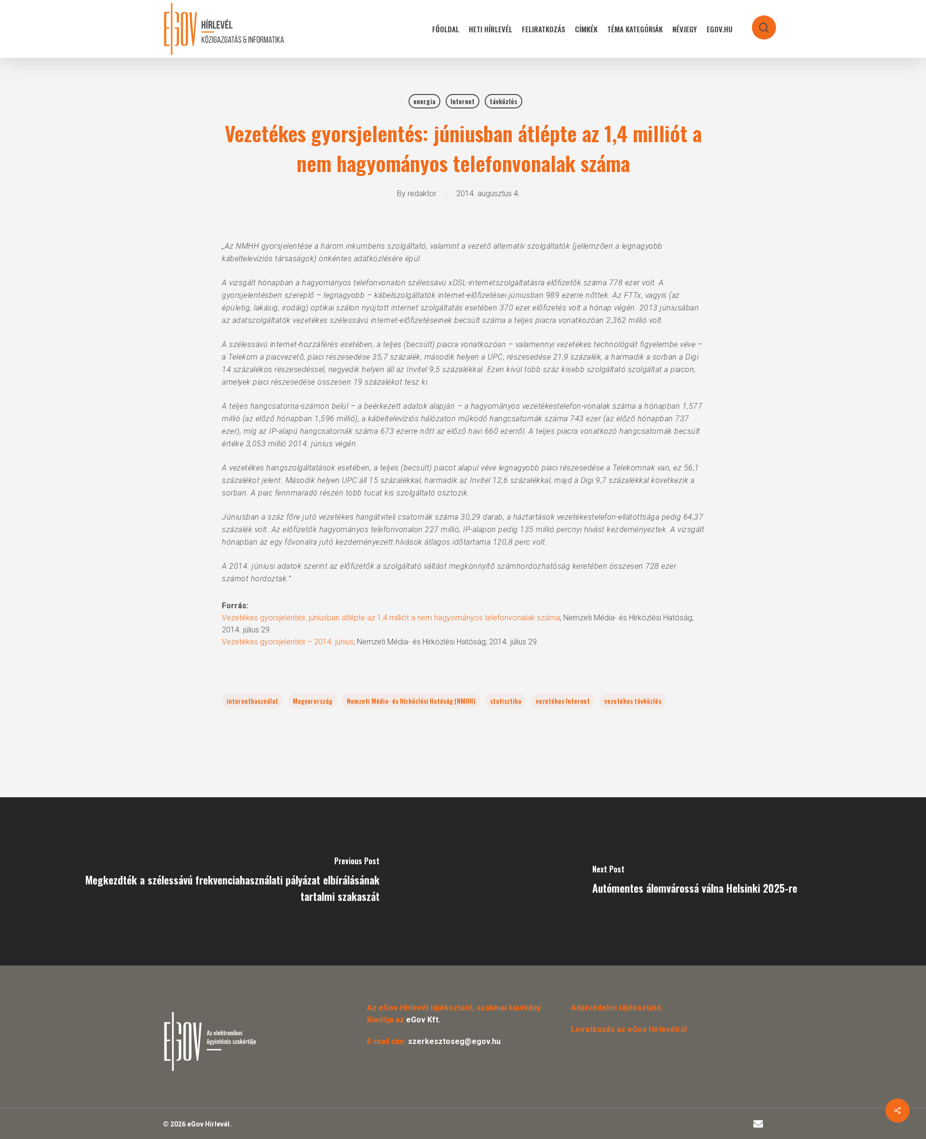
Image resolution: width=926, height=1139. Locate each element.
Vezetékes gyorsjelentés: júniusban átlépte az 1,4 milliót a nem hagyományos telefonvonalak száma (391, 617)
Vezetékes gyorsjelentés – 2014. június (288, 641)
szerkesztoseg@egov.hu (454, 1041)
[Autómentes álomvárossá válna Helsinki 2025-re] (694, 881)
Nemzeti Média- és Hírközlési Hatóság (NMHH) (411, 701)
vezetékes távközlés (632, 701)
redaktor (422, 193)
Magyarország (312, 701)
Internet (462, 101)
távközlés (503, 101)
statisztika (505, 701)
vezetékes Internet (563, 701)
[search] (757, 23)
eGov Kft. (423, 1019)
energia (424, 101)
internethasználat (252, 701)
